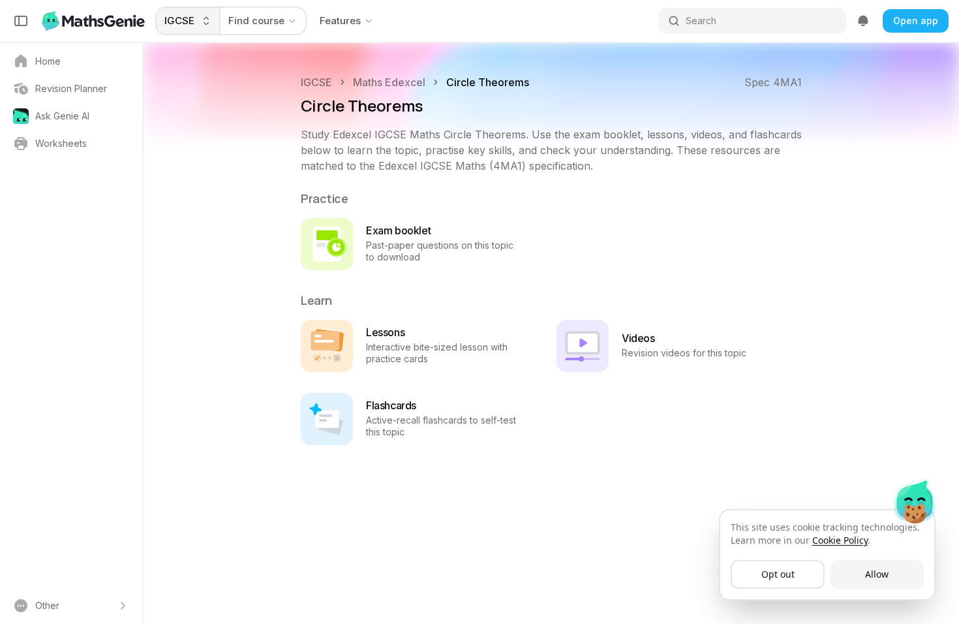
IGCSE (316, 82)
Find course (256, 20)
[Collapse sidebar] (21, 21)
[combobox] (189, 21)
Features (340, 20)
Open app (915, 20)
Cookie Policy (840, 540)
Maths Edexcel (389, 82)
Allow (877, 574)
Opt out (778, 574)
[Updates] (863, 21)
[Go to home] (94, 21)
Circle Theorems (487, 82)
